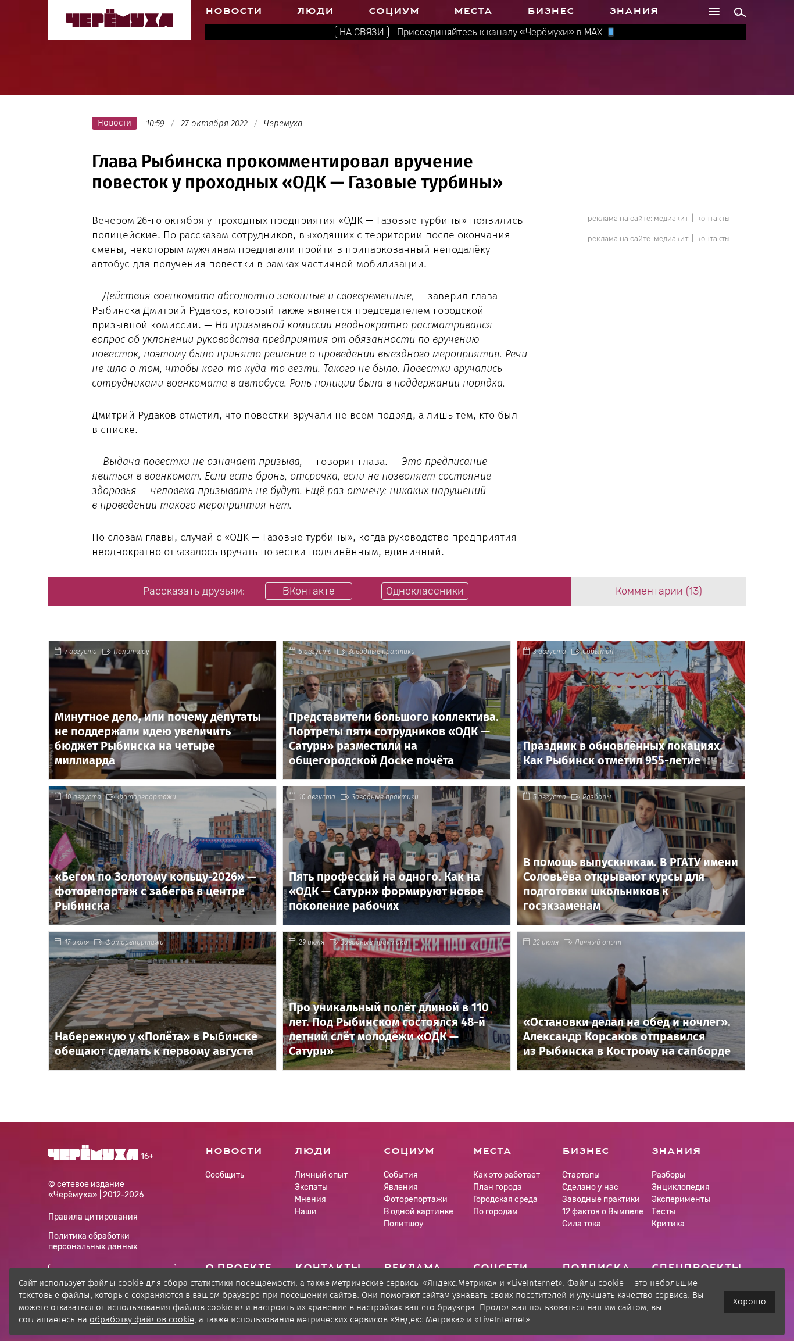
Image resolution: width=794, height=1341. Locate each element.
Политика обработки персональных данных (93, 1241)
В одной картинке (418, 1212)
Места (473, 11)
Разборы (596, 797)
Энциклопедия (681, 1187)
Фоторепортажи (146, 797)
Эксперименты (681, 1199)
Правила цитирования (93, 1217)
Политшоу (131, 652)
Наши (306, 1212)
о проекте (238, 1267)
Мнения (310, 1199)
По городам (495, 1212)
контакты (713, 218)
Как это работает (506, 1175)
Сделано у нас (590, 1187)
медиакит (671, 218)
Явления (401, 1187)
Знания (634, 11)
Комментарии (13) (659, 591)
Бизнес (550, 11)
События (597, 652)
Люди (315, 11)
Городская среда (505, 1199)
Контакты (328, 1267)
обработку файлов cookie (142, 1319)
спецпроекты (697, 1267)
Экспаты (311, 1187)
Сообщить (224, 1175)
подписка (596, 1267)
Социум (394, 11)
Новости (233, 11)
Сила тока (581, 1224)
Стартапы (581, 1175)
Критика (668, 1224)
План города (497, 1187)
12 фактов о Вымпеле (602, 1212)
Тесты (663, 1212)
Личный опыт (598, 942)
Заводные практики (381, 652)
